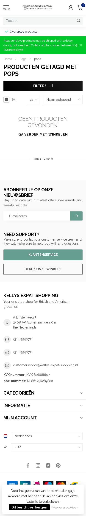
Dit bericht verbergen (29, 507)
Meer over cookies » (65, 507)
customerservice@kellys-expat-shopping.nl (45, 365)
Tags (23, 59)
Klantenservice (43, 255)
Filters (40, 86)
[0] (80, 7)
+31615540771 (23, 339)
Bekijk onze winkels (43, 269)
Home (7, 59)
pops (37, 59)
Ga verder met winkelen (43, 134)
